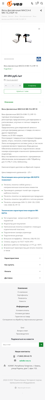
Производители (22, 334)
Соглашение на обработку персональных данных (22, 319)
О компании (23, 292)
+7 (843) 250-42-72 (24, 356)
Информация (22, 306)
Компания (22, 288)
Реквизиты (22, 298)
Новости (22, 301)
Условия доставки (22, 313)
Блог (22, 327)
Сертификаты (22, 295)
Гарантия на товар (22, 316)
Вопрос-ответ (22, 331)
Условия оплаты (22, 310)
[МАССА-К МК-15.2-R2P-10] (22, 38)
